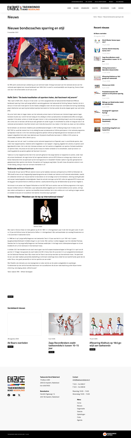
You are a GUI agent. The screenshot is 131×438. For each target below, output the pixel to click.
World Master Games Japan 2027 (111, 41)
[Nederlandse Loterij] (109, 434)
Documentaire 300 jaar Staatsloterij (109, 120)
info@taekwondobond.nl (81, 380)
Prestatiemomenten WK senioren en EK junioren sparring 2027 (112, 94)
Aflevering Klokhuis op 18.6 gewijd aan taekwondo (111, 77)
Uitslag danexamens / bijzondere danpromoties (110, 69)
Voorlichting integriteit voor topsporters (111, 129)
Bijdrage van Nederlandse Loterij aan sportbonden (112, 103)
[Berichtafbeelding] (97, 41)
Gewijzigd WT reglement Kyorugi (110, 112)
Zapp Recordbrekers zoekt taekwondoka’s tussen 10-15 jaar (111, 59)
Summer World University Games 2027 (110, 50)
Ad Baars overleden (100, 34)
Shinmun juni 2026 (108, 85)
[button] (118, 308)
